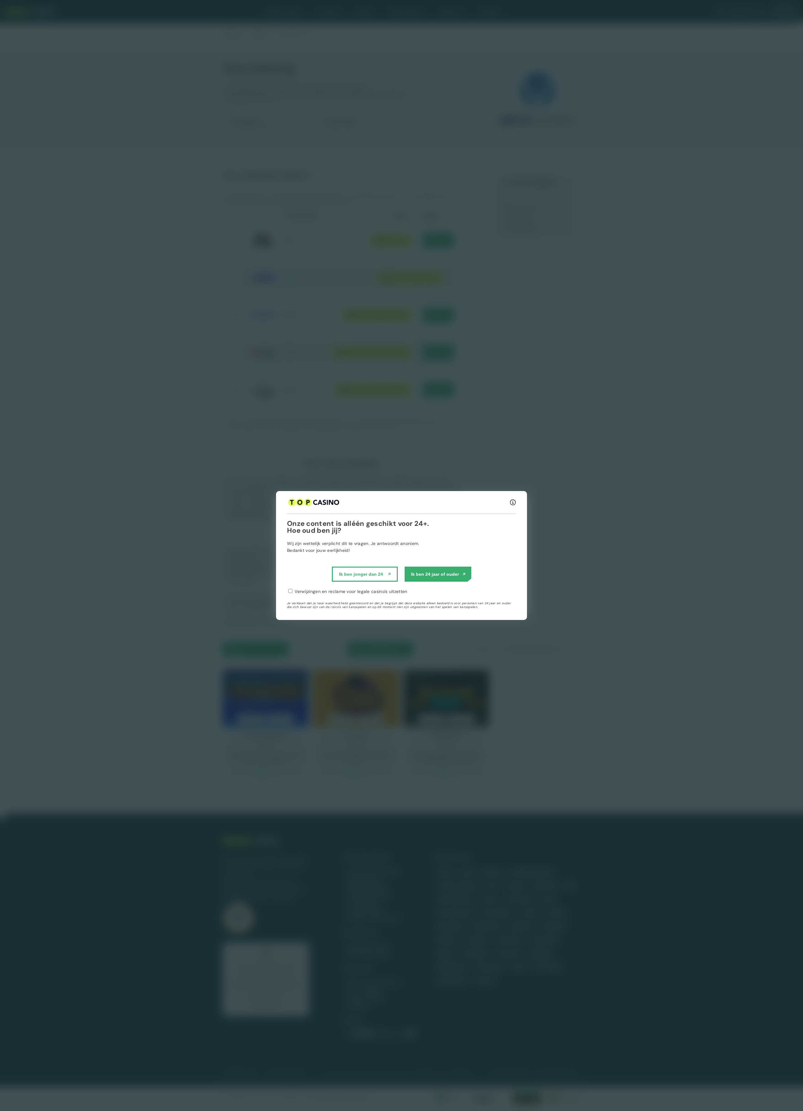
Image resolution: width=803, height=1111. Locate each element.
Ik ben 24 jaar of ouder (435, 574)
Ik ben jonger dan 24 (361, 574)
